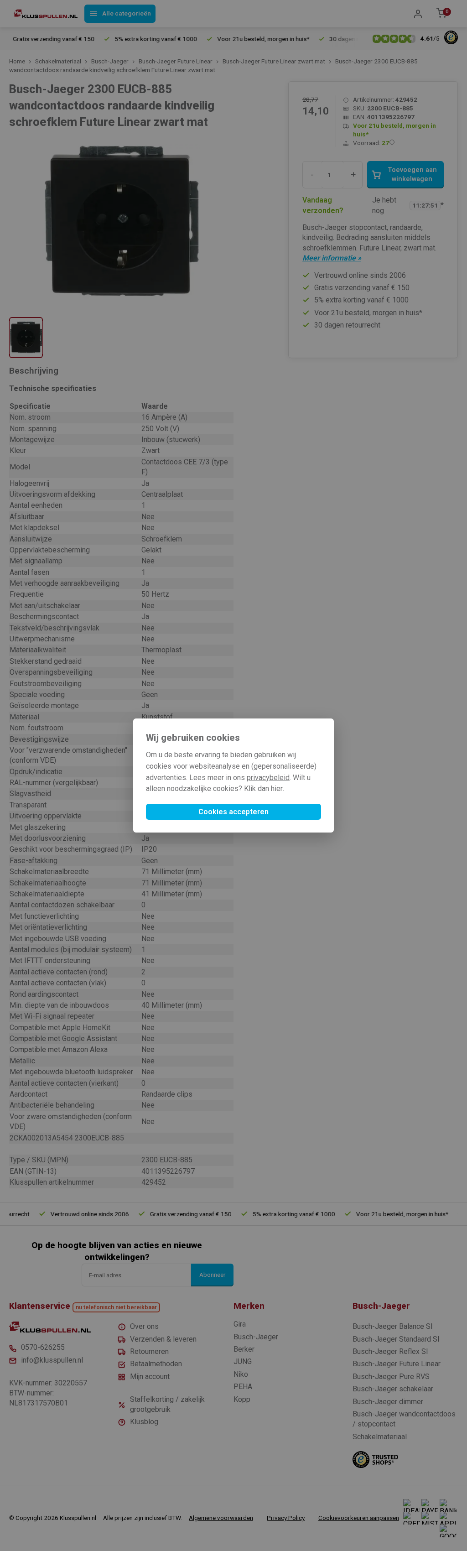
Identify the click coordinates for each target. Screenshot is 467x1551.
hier (277, 788)
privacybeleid (268, 777)
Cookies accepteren (233, 811)
